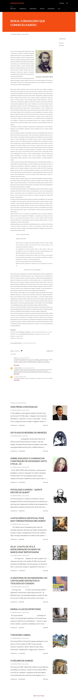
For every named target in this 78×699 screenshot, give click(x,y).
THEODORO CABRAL (20, 635)
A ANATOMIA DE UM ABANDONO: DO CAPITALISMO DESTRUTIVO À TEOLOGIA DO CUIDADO (28, 581)
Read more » (45, 425)
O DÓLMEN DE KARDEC (21, 660)
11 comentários (21, 653)
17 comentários (21, 570)
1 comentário (21, 539)
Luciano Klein (61, 45)
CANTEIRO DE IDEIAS (17, 3)
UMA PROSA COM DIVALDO (24, 407)
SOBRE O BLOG (13, 8)
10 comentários (21, 679)
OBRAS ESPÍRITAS (33, 8)
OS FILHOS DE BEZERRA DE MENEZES (28, 432)
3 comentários (21, 510)
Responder (16, 365)
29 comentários (21, 451)
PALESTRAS (42, 8)
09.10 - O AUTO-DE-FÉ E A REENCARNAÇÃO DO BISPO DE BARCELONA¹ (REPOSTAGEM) (25, 549)
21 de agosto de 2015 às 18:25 (28, 367)
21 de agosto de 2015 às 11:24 (24, 357)
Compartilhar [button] (62, 38)
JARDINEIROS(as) (22, 8)
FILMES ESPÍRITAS (51, 8)
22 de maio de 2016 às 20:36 (20, 376)
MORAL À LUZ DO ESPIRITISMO (25, 609)
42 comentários (21, 482)
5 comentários (21, 425)
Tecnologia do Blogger (39, 695)
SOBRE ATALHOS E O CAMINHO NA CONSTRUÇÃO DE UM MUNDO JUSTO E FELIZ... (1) (28, 461)
